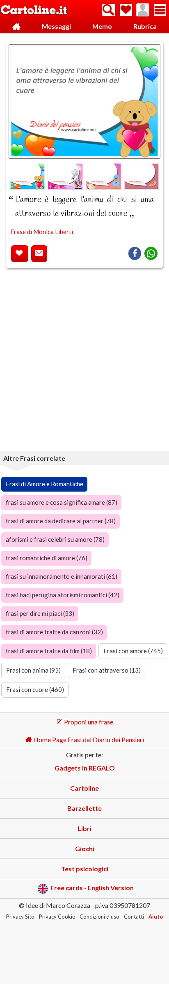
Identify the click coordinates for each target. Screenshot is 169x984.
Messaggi (56, 26)
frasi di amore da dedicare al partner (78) (61, 520)
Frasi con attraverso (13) (107, 670)
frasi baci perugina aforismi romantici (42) (62, 595)
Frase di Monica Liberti (41, 231)
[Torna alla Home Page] (34, 10)
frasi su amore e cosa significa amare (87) (61, 502)
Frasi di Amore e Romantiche (44, 483)
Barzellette (84, 808)
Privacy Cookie (57, 916)
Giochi (84, 848)
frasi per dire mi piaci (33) (40, 613)
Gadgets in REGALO (85, 768)
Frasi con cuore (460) (35, 689)
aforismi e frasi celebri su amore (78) (55, 539)
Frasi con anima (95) (33, 670)
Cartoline (84, 788)
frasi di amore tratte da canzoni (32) (54, 632)
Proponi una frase (88, 722)
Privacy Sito (20, 916)
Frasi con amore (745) (133, 650)
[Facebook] (134, 253)
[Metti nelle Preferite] (19, 253)
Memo (102, 26)
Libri (84, 828)
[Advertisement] (84, 361)
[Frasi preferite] (125, 9)
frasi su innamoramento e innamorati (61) (61, 576)
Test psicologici (84, 869)
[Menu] (160, 9)
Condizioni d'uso (99, 916)
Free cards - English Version (92, 888)
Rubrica (145, 26)
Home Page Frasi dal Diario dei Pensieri (88, 739)
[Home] (16, 26)
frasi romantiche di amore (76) (46, 558)
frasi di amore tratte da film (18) (49, 650)
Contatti (134, 916)
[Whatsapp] (151, 253)
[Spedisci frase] (39, 253)
